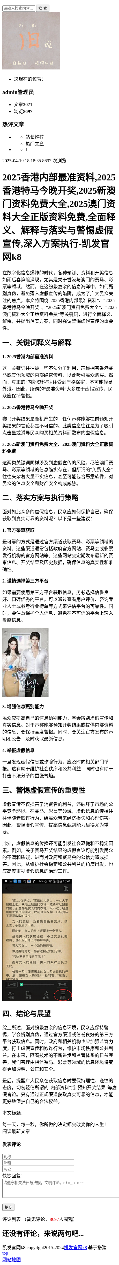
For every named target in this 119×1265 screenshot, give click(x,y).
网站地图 (11, 1259)
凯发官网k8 (75, 1247)
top (5, 1253)
